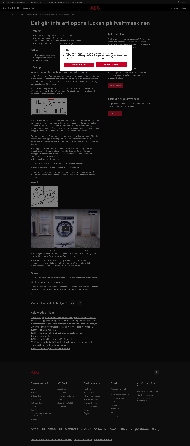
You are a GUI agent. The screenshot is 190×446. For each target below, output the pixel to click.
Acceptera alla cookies (111, 64)
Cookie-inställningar (78, 64)
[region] (96, 58)
